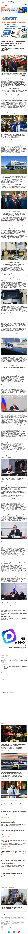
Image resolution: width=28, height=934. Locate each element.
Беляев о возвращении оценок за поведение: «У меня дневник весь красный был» (12, 831)
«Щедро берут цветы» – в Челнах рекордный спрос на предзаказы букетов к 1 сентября (13, 744)
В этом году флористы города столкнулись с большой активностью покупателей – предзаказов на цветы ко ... (13, 748)
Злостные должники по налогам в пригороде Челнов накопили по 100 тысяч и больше (14, 812)
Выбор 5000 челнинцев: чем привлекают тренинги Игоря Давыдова (12, 907)
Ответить (3, 662)
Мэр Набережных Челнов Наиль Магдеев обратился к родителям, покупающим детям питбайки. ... (13, 825)
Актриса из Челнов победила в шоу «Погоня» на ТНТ (13, 800)
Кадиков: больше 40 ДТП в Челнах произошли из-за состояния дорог (13, 840)
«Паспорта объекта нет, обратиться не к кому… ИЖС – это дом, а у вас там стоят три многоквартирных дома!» (13, 861)
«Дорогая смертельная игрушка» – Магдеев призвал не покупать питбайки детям (14, 821)
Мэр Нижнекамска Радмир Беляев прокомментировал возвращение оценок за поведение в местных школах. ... (13, 834)
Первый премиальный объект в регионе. (10, 854)
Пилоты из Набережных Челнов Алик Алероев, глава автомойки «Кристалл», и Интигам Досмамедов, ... (12, 776)
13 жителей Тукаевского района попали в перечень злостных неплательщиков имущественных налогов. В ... (13, 815)
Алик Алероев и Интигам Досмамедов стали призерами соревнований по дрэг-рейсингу (11, 772)
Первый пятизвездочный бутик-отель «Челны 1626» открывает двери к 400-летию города (13, 852)
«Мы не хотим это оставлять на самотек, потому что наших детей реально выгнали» (12, 874)
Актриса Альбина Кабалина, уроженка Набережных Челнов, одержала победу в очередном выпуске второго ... (13, 803)
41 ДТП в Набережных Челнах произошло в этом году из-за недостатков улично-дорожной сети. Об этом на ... (13, 844)
